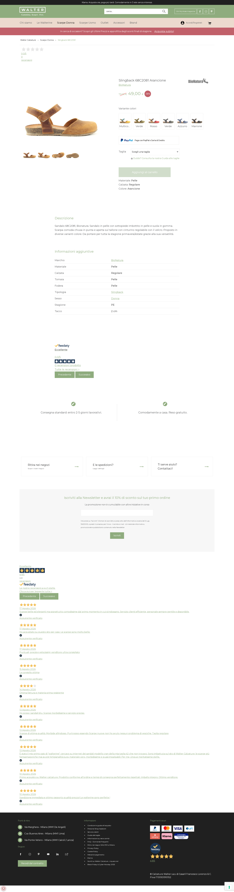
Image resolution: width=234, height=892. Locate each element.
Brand (133, 22)
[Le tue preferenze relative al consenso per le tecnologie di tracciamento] (229, 887)
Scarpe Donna (65, 22)
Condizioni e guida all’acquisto (99, 825)
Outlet (104, 22)
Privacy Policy (93, 848)
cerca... (109, 11)
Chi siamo (26, 22)
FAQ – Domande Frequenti (97, 842)
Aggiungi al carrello (144, 172)
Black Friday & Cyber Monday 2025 (101, 864)
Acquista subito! (164, 31)
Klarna (90, 858)
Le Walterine (44, 22)
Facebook (200, 11)
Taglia (122, 151)
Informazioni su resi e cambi (98, 838)
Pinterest (211, 11)
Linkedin (57, 854)
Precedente (64, 374)
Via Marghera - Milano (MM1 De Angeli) (45, 827)
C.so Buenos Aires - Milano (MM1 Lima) (44, 833)
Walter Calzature (28, 40)
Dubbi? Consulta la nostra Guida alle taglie (156, 158)
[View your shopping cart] (209, 23)
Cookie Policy (92, 851)
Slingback (117, 292)
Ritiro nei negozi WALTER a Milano (101, 845)
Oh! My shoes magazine (185, 11)
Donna (115, 298)
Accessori (119, 22)
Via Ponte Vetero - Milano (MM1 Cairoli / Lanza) (49, 840)
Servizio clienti (93, 832)
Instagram (206, 11)
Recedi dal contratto (32, 863)
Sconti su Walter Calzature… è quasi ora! (102, 861)
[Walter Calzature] (33, 11)
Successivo (84, 374)
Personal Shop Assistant (96, 829)
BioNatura (125, 85)
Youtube (48, 854)
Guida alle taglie (93, 835)
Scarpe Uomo (87, 22)
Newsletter (66, 854)
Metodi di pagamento (95, 855)
